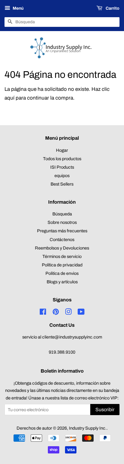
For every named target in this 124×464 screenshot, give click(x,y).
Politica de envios (62, 273)
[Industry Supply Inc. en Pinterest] (55, 312)
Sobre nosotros (62, 222)
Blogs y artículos (62, 281)
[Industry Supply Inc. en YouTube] (81, 312)
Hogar (62, 150)
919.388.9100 (62, 352)
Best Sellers (62, 184)
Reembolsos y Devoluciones (62, 248)
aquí (9, 98)
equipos (62, 175)
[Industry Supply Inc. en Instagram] (68, 312)
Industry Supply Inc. (88, 428)
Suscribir (104, 409)
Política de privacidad (62, 264)
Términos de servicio (62, 256)
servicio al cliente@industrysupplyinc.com (62, 337)
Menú (17, 8)
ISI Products (62, 167)
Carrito (112, 8)
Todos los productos (62, 158)
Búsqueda (62, 213)
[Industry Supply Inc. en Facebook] (42, 312)
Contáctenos (62, 239)
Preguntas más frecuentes (62, 230)
